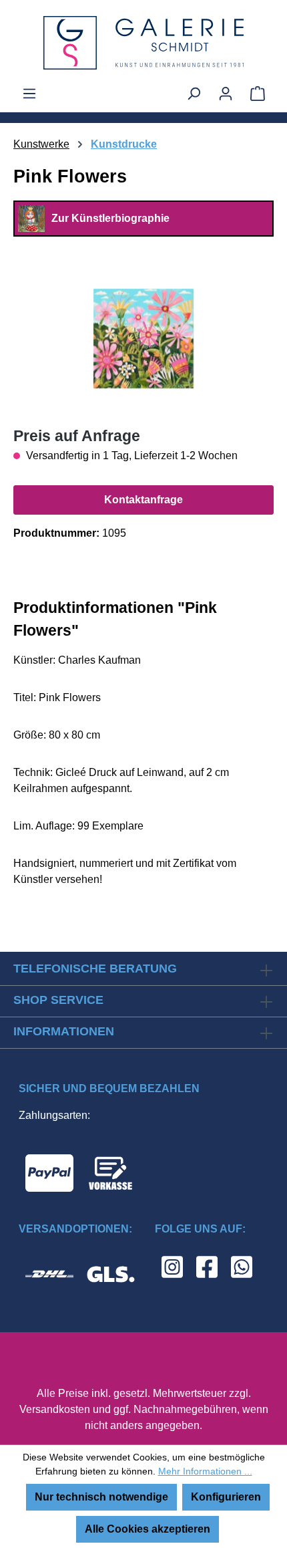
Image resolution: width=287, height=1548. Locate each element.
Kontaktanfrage (143, 499)
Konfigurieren (226, 1497)
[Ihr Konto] (226, 93)
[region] (143, 338)
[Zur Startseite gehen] (143, 43)
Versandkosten (54, 1409)
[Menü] (29, 93)
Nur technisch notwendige (101, 1497)
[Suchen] (194, 93)
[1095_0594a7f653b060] (143, 338)
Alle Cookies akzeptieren (147, 1529)
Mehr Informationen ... (205, 1471)
